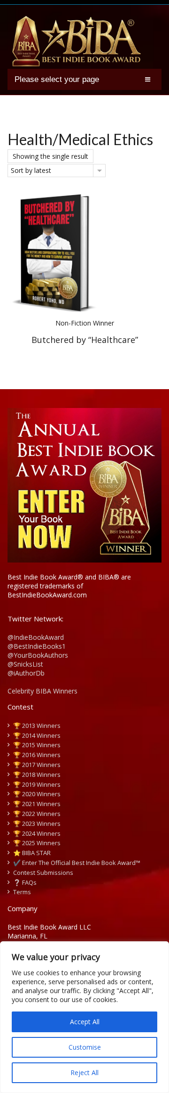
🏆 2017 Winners (37, 764)
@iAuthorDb (26, 673)
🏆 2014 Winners (37, 735)
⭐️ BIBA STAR (32, 852)
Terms (22, 892)
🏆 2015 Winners (37, 745)
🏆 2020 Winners (37, 794)
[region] (84, 1017)
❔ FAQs (25, 882)
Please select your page (57, 79)
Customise (85, 1047)
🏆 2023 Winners (37, 823)
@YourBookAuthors (38, 655)
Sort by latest (31, 170)
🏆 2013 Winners (37, 725)
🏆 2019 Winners (37, 784)
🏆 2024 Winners (37, 833)
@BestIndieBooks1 (37, 646)
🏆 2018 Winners (37, 774)
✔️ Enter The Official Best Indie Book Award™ (76, 862)
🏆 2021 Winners (37, 803)
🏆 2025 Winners (37, 843)
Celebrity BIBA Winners (42, 690)
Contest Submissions (43, 872)
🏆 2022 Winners (37, 813)
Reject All (84, 1072)
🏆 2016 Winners (37, 754)
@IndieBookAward (36, 637)
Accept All (85, 1021)
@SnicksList (25, 664)
